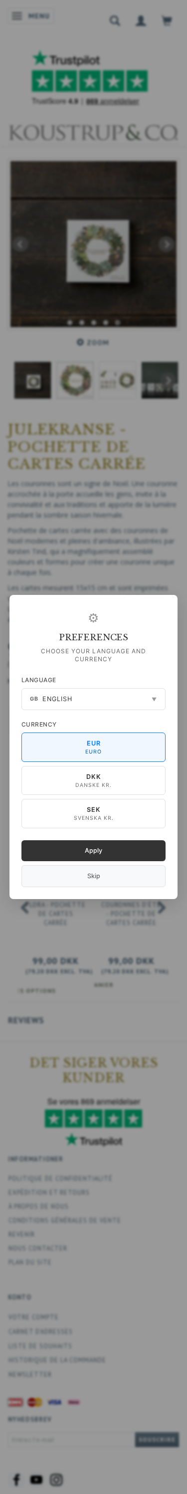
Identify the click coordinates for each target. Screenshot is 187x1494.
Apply (93, 850)
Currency (39, 724)
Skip (93, 876)
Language (38, 680)
